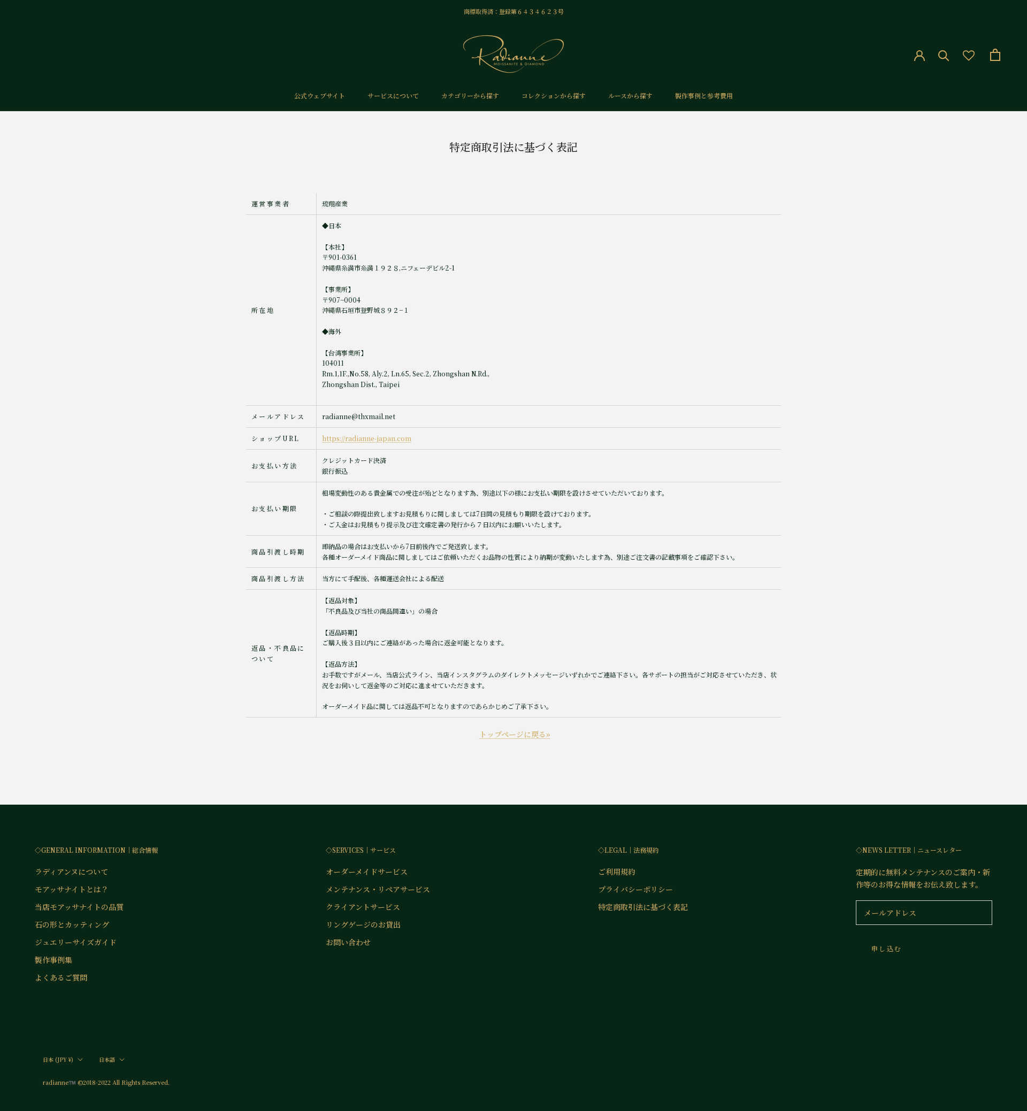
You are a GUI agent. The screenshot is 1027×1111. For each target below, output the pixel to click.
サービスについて (393, 95)
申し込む (886, 948)
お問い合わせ (348, 942)
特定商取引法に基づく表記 (643, 906)
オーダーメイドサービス (367, 871)
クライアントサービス (363, 906)
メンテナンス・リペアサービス (378, 889)
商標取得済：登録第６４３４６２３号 (514, 11)
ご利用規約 (616, 871)
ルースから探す (630, 95)
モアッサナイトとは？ (72, 889)
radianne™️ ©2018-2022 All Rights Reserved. (106, 1082)
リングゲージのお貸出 (363, 924)
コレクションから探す (554, 95)
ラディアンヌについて (71, 871)
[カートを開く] (995, 55)
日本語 (107, 1059)
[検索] (943, 54)
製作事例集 (53, 959)
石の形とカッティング (72, 924)
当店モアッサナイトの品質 (79, 906)
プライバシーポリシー (635, 889)
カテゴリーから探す (470, 95)
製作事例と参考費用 (704, 95)
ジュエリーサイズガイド (76, 942)
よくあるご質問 (61, 977)
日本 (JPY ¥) (58, 1059)
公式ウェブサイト (319, 95)
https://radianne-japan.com (366, 438)
